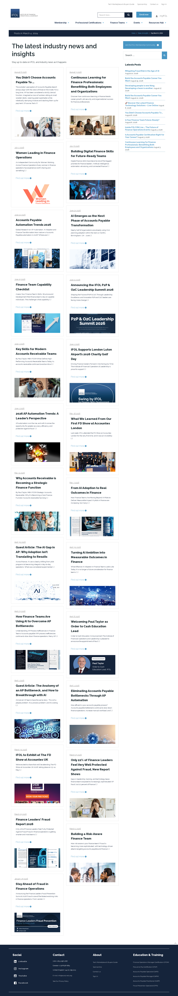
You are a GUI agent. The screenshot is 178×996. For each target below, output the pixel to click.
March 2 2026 (75, 829)
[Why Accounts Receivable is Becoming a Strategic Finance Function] (37, 521)
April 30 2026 (20, 542)
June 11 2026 (75, 280)
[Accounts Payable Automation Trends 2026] (37, 258)
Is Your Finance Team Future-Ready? (142, 120)
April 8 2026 (75, 616)
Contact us (154, 4)
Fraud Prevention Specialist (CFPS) (145, 986)
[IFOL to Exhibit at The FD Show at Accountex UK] (37, 793)
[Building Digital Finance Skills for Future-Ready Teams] (92, 189)
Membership (61, 22)
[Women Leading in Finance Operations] (37, 194)
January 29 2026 (21, 879)
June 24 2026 (75, 211)
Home (133, 33)
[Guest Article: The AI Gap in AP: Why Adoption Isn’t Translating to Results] (37, 590)
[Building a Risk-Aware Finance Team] (92, 872)
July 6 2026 (74, 146)
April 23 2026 (19, 611)
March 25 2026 (76, 755)
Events (137, 22)
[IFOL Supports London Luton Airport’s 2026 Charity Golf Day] (92, 392)
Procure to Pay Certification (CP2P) (145, 967)
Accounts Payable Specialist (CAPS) (145, 972)
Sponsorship (142, 4)
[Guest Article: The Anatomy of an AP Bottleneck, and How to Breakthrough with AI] (37, 728)
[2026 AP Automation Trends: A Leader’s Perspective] (37, 452)
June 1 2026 (19, 344)
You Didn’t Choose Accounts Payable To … (144, 113)
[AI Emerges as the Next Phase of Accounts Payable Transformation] (92, 259)
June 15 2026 (19, 279)
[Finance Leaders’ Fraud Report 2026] (37, 858)
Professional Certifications (88, 22)
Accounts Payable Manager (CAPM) (146, 976)
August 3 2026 (76, 72)
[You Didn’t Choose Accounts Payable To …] (37, 126)
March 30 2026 (20, 750)
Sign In (164, 4)
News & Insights (143, 33)
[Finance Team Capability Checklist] (37, 323)
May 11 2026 (19, 473)
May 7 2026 (74, 483)
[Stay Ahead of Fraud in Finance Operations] (37, 922)
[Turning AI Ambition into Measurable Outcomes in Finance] (92, 595)
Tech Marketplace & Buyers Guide (121, 4)
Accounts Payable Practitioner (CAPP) (146, 981)
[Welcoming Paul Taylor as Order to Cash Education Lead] (92, 664)
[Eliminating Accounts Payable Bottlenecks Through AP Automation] (92, 734)
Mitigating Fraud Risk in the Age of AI (142, 71)
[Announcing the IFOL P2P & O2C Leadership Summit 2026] (92, 323)
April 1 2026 (19, 681)
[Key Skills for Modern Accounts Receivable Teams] (37, 387)
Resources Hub (156, 22)
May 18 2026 (75, 414)
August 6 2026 (20, 72)
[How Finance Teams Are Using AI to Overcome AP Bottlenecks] (37, 659)
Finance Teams (117, 22)
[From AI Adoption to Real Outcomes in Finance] (92, 526)
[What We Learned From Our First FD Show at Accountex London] (92, 462)
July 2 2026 (19, 148)
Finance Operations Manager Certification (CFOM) (149, 962)
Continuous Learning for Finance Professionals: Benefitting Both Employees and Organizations (140, 144)
